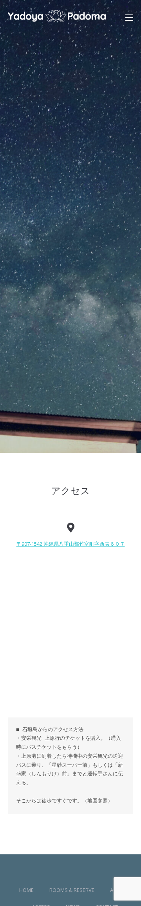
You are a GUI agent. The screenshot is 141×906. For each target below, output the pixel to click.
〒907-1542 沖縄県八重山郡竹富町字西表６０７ (70, 543)
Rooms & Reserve (71, 889)
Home (26, 889)
